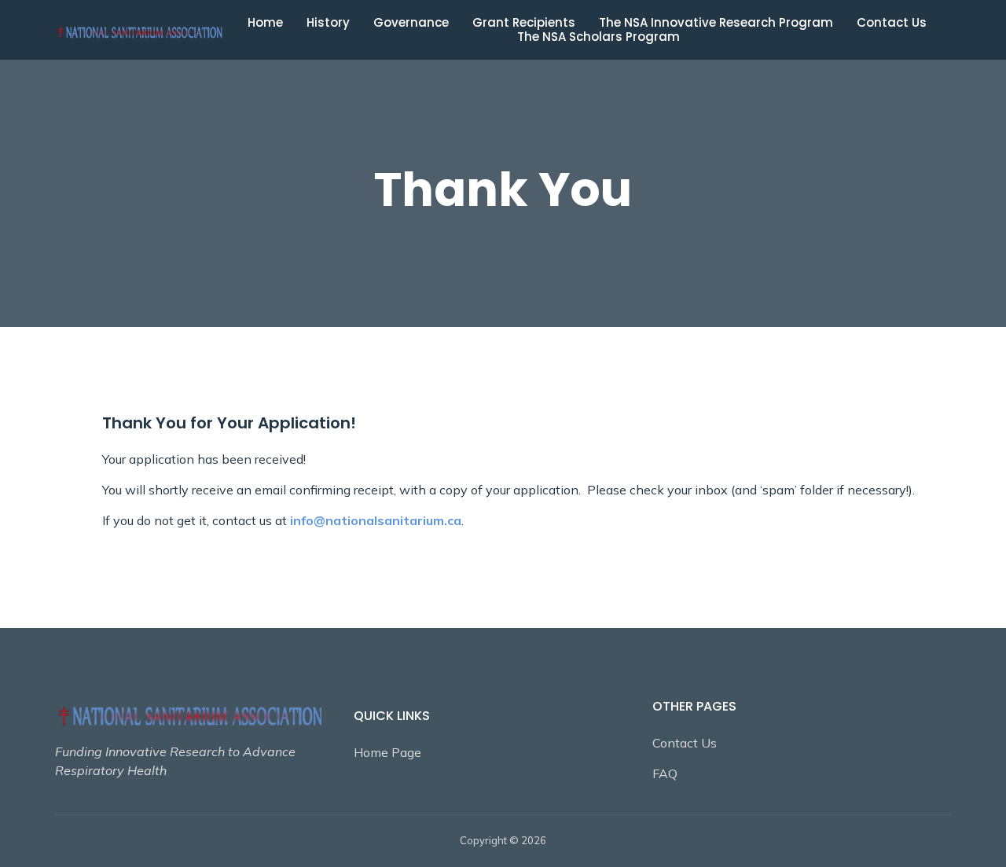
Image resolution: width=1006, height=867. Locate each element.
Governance (411, 23)
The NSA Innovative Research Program (716, 23)
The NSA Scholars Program (598, 37)
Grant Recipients (523, 23)
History (328, 23)
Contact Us (892, 23)
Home (265, 23)
